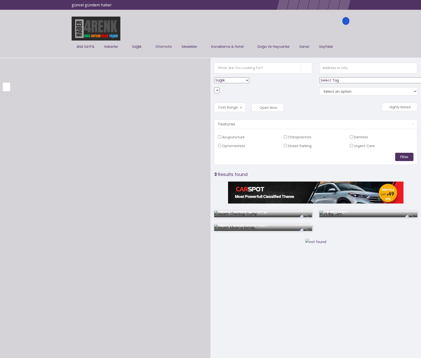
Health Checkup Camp (243, 211)
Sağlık (137, 46)
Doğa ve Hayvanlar (274, 46)
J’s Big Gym (335, 211)
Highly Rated (400, 107)
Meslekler (190, 46)
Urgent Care (364, 145)
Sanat (304, 46)
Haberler (111, 46)
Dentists (361, 137)
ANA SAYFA (85, 46)
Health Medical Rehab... (243, 225)
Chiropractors (299, 137)
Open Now (268, 107)
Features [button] (226, 124)
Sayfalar (326, 46)
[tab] (315, 124)
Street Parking (300, 145)
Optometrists (233, 145)
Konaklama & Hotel (228, 46)
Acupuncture (233, 137)
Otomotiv (163, 46)
